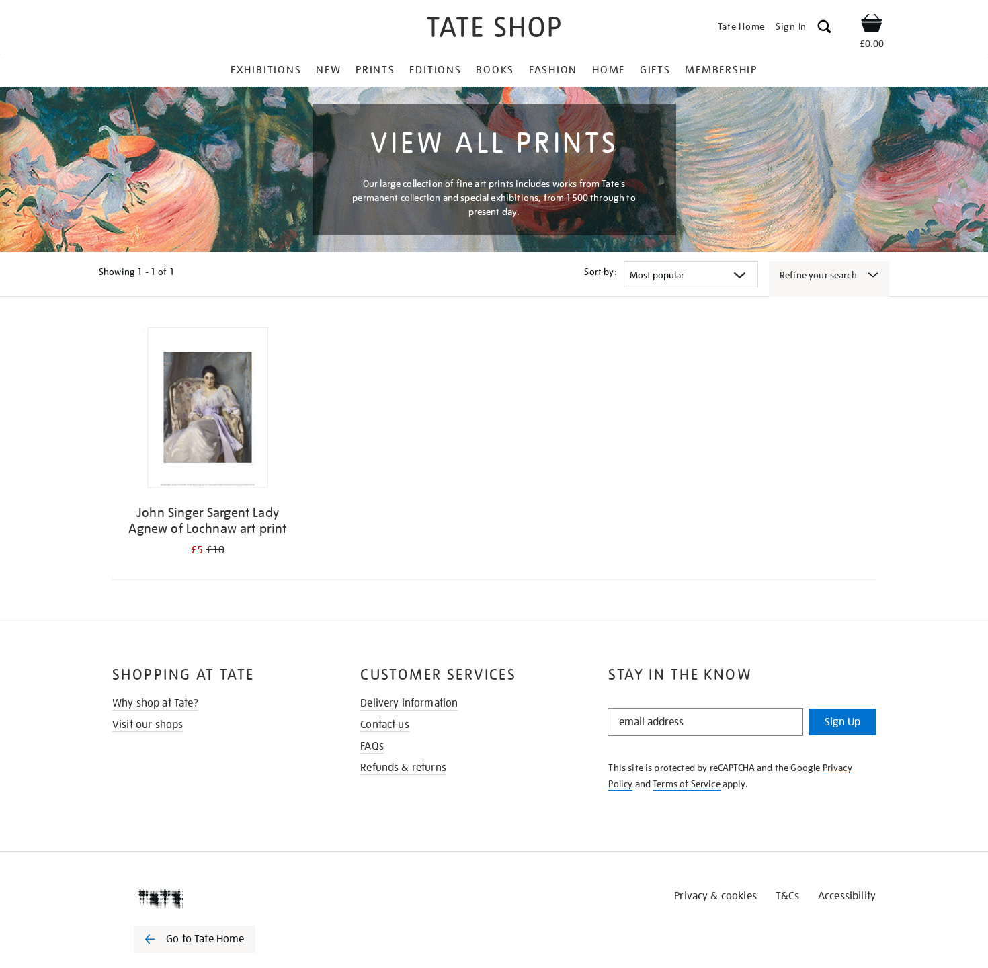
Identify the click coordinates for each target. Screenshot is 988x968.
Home (608, 70)
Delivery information (409, 703)
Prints (375, 70)
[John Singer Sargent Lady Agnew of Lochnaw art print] (207, 409)
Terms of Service (687, 784)
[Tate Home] (218, 899)
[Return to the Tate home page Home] (494, 29)
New (328, 70)
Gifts (655, 70)
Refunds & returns (403, 767)
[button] (824, 28)
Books (495, 70)
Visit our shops (147, 724)
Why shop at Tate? (155, 703)
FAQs (372, 746)
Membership (721, 70)
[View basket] (871, 25)
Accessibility (847, 896)
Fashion (553, 70)
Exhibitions (266, 70)
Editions (435, 70)
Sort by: (600, 272)
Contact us (384, 724)
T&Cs (787, 896)
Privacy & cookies (715, 896)
